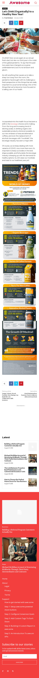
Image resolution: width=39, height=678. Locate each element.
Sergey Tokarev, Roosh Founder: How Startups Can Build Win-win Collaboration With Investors (10, 397)
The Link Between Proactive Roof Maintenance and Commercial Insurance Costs (14, 470)
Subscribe (19, 662)
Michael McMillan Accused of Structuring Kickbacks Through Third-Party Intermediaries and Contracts (15, 458)
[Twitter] (16, 23)
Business (5, 527)
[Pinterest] (21, 23)
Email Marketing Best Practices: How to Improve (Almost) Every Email (29, 395)
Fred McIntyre (8, 18)
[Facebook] (11, 23)
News (5, 8)
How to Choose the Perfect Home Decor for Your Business (15, 480)
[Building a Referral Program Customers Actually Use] (32, 447)
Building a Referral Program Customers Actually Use (14, 445)
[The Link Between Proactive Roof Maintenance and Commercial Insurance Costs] (32, 471)
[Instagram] (8, 671)
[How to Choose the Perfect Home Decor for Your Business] (32, 482)
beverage (14, 124)
